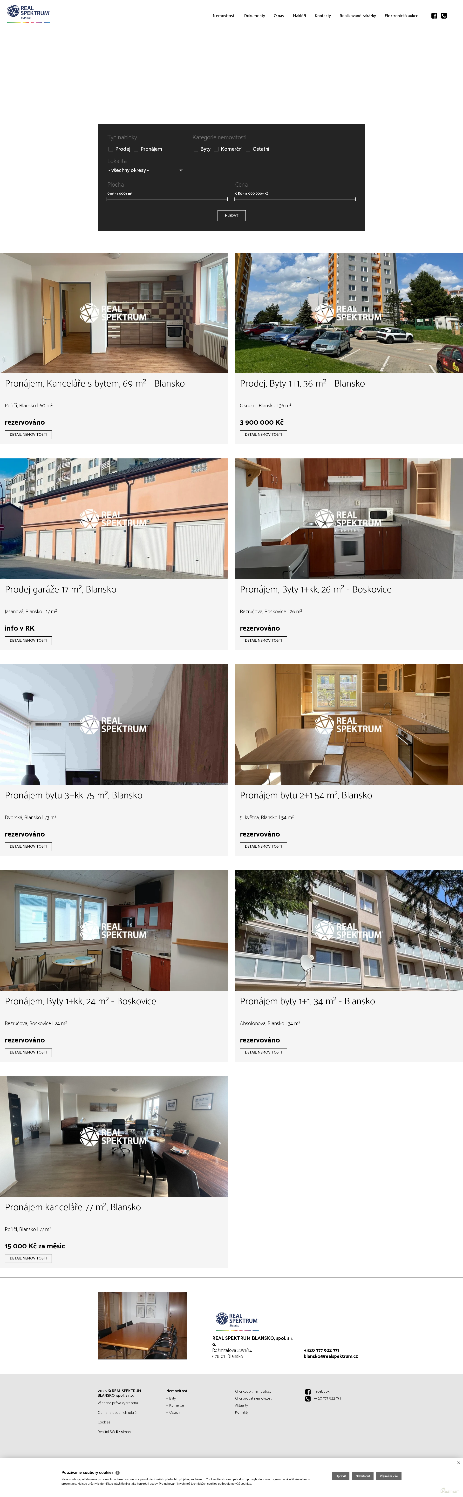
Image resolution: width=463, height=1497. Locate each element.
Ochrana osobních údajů (117, 1412)
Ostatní (261, 149)
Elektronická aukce (401, 43)
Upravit (341, 1476)
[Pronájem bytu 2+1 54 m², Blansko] (349, 724)
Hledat (231, 215)
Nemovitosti (224, 43)
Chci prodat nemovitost (253, 1398)
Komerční (231, 149)
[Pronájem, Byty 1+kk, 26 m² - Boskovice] (349, 518)
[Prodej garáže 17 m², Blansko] (114, 518)
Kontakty (323, 43)
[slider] (227, 199)
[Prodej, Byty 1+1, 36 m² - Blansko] (349, 313)
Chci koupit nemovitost (253, 1391)
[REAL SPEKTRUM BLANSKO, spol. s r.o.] (40, 14)
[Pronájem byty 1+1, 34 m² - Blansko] (349, 930)
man (123, 1432)
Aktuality (241, 1405)
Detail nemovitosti (28, 434)
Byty (205, 149)
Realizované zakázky (358, 43)
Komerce (176, 1405)
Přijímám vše (389, 1476)
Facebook (321, 1391)
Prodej (122, 149)
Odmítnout (363, 1476)
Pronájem (151, 149)
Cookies (104, 1422)
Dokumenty (254, 43)
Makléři (299, 43)
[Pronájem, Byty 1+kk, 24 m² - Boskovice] (114, 930)
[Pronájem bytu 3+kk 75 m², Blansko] (114, 724)
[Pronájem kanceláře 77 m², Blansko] (114, 1136)
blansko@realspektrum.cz (331, 1357)
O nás (279, 43)
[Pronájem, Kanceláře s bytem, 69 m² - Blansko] (114, 313)
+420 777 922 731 (321, 1350)
